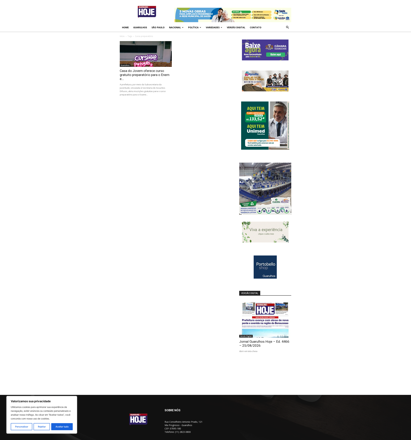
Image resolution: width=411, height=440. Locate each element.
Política (193, 27)
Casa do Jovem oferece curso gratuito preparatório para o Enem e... (144, 75)
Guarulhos (140, 27)
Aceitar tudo (62, 426)
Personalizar (21, 426)
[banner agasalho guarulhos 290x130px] (265, 90)
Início (122, 36)
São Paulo (158, 27)
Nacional (175, 27)
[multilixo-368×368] (265, 213)
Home (125, 27)
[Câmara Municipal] (265, 59)
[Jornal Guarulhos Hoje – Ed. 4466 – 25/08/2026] (265, 319)
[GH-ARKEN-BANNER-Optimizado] (265, 241)
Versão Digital (236, 27)
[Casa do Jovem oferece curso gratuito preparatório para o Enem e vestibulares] (146, 54)
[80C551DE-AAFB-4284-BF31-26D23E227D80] (265, 148)
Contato (255, 27)
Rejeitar (42, 426)
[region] (41, 415)
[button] (287, 27)
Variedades (213, 27)
